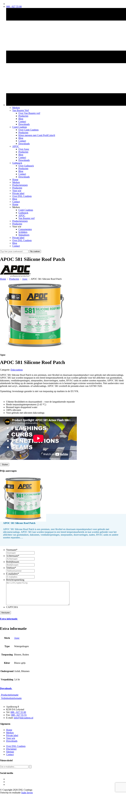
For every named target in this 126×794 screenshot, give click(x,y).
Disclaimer (11, 749)
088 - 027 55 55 (19, 715)
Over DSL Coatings (22, 196)
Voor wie (16, 190)
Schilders (22, 232)
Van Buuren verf (26, 218)
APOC (15, 146)
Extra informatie (9, 618)
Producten (23, 116)
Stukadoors (23, 235)
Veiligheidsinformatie (11, 698)
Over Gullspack (26, 165)
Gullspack (17, 163)
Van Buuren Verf (20, 110)
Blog (20, 118)
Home (15, 179)
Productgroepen (20, 185)
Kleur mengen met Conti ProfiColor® (36, 135)
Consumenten (25, 229)
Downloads (24, 124)
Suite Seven (27, 792)
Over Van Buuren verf (29, 113)
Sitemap (10, 751)
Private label (18, 193)
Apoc (25, 279)
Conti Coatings (19, 127)
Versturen (5, 612)
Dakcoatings (17, 369)
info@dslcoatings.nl (23, 717)
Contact (22, 121)
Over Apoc (23, 149)
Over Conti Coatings (28, 129)
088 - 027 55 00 (18, 712)
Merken (16, 107)
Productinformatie (9, 695)
